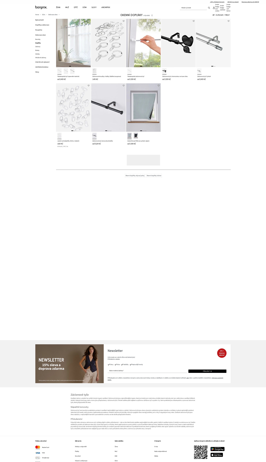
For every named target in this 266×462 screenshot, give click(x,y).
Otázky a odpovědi (81, 447)
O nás (156, 447)
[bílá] (59, 71)
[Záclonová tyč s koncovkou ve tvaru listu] (178, 43)
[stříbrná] (199, 71)
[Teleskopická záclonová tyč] (143, 43)
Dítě (116, 456)
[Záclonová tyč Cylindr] (213, 43)
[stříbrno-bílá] (66, 71)
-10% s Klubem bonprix (217, 2)
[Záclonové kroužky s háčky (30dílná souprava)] (108, 43)
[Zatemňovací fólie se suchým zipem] (143, 107)
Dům (116, 461)
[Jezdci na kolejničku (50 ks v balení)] (73, 107)
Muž (116, 451)
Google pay (45, 458)
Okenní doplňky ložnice (154, 176)
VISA (43, 453)
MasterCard (45, 447)
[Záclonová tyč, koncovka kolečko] (108, 107)
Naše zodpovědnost (160, 451)
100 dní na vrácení (233, 2)
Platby (77, 451)
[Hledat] (209, 8)
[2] (74, 130)
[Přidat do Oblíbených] (89, 21)
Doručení (78, 456)
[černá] (72, 71)
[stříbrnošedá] (129, 136)
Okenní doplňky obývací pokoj (135, 176)
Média (156, 456)
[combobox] (193, 8)
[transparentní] (94, 71)
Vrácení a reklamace (81, 461)
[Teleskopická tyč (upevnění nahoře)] (73, 43)
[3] (111, 130)
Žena (116, 447)
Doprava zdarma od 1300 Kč (250, 2)
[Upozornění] (152, 16)
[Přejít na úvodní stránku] (45, 7)
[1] (72, 130)
